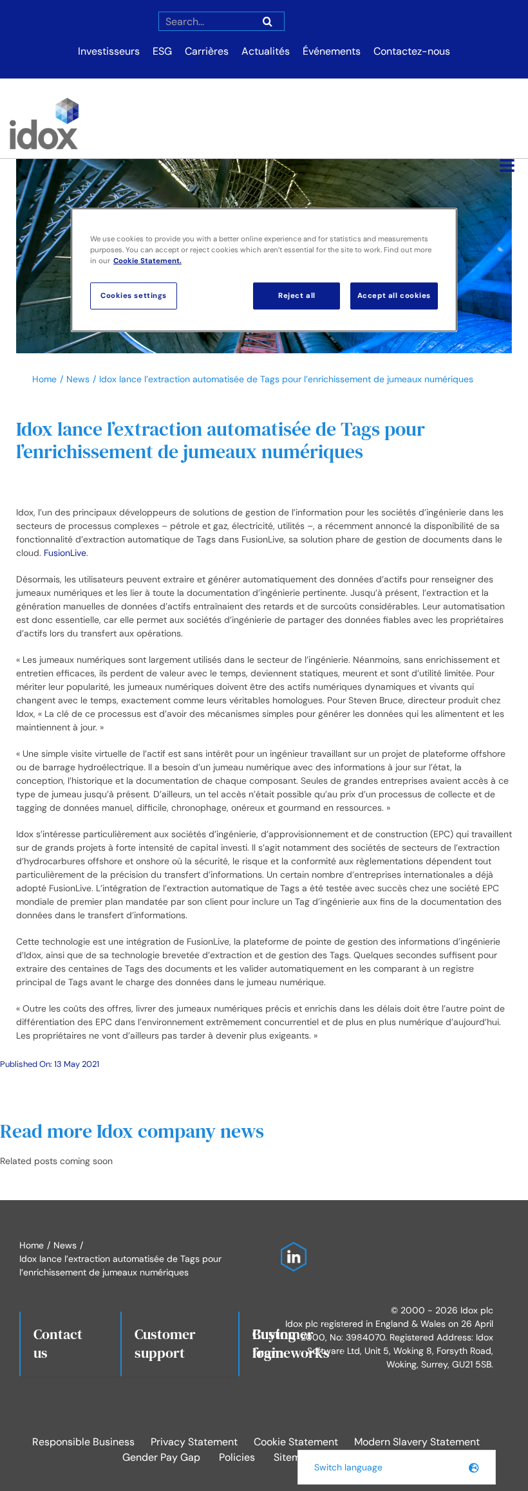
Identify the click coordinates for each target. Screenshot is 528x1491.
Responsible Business (83, 1442)
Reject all (297, 296)
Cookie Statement (296, 1442)
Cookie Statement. (147, 261)
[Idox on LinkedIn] (290, 1248)
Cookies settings (133, 296)
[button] (396, 1467)
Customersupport (165, 1343)
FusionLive (65, 553)
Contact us (57, 1343)
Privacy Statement (194, 1442)
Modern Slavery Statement (417, 1442)
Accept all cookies (394, 296)
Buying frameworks (291, 1343)
